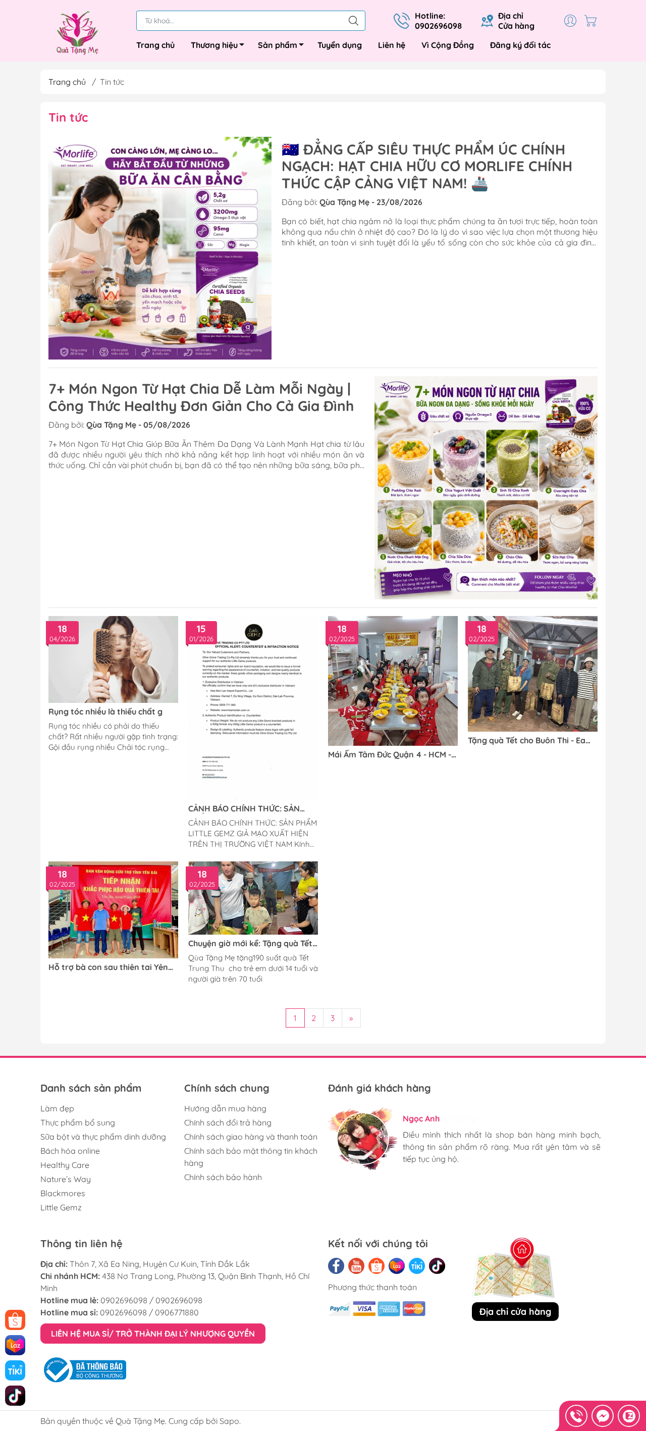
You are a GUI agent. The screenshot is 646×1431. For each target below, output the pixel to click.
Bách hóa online (70, 1151)
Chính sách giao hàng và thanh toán (250, 1137)
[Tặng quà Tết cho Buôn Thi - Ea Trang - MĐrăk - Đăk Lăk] (533, 674)
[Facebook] (336, 1266)
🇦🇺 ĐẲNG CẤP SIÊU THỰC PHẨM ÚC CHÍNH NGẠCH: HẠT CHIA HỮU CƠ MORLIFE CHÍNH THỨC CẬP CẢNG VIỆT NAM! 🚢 (427, 166)
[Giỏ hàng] (593, 21)
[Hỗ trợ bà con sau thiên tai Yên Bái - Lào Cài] (113, 909)
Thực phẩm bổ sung (77, 1122)
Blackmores (62, 1193)
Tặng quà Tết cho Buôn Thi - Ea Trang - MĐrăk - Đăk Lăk (526, 740)
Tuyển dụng (339, 45)
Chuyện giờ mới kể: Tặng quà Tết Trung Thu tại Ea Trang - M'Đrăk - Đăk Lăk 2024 (251, 943)
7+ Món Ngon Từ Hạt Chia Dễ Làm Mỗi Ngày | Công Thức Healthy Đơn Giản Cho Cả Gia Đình (201, 397)
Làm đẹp (57, 1108)
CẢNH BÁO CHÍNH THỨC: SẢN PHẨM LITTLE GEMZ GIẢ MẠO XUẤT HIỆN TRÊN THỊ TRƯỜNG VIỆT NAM (245, 808)
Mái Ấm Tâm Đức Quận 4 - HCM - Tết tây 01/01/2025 (389, 754)
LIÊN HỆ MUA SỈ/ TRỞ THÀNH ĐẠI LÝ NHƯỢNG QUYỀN (153, 1333)
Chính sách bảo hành (223, 1177)
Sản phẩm (277, 45)
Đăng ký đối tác (520, 45)
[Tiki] (417, 1266)
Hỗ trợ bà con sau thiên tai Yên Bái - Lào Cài (108, 967)
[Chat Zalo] (629, 1416)
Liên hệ (391, 45)
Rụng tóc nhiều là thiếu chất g (105, 712)
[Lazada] (397, 1266)
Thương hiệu (214, 45)
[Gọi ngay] (576, 1416)
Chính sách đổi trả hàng (228, 1122)
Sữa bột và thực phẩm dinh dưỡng (103, 1137)
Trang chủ (155, 45)
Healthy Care (64, 1165)
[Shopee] (376, 1266)
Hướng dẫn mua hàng (225, 1108)
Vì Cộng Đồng (447, 45)
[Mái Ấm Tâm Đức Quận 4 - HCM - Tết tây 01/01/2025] (393, 681)
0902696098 (123, 1300)
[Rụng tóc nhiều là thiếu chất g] (113, 659)
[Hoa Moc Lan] (83, 33)
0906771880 (177, 1312)
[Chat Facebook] (602, 1416)
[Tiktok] (437, 1266)
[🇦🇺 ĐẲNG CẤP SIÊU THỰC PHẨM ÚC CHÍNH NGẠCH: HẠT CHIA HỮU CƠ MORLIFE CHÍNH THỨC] (160, 248)
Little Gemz (61, 1207)
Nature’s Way (65, 1179)
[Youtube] (356, 1266)
